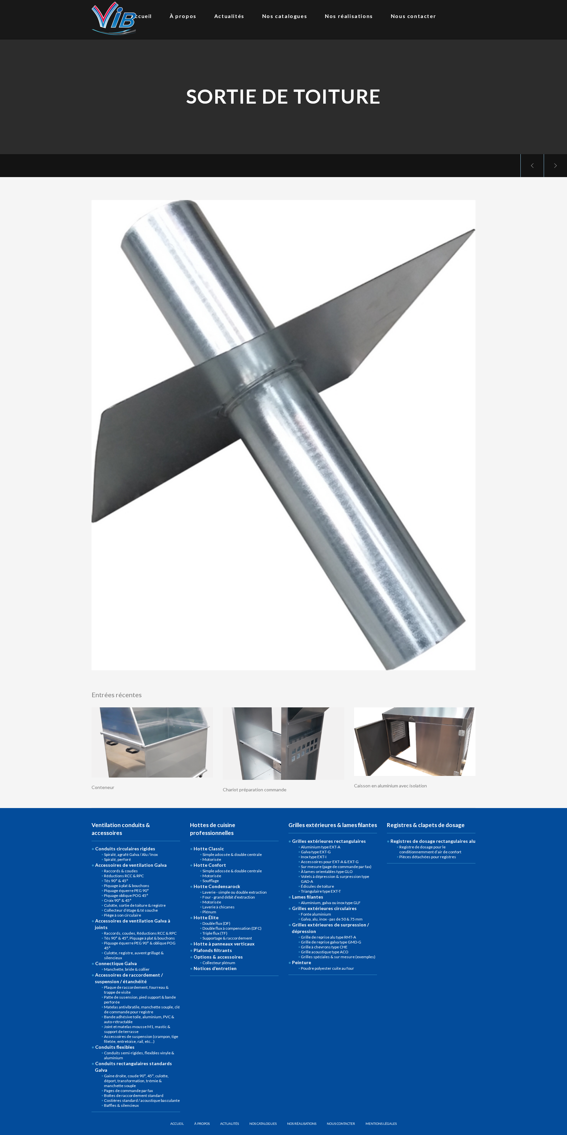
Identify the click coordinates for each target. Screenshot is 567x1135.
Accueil (177, 1123)
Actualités (229, 1123)
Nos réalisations (301, 1123)
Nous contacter (341, 1123)
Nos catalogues (263, 1123)
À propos (202, 1123)
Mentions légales (381, 1123)
